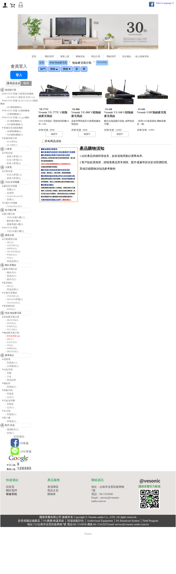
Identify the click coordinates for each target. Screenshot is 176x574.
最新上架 (64, 56)
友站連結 (126, 56)
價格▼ (67, 68)
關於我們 (49, 56)
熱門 (43, 68)
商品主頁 (95, 56)
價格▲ (54, 68)
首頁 (34, 56)
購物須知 (80, 56)
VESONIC (102, 62)
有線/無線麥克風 (58, 62)
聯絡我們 (111, 56)
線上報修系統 (142, 56)
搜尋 (26, 83)
